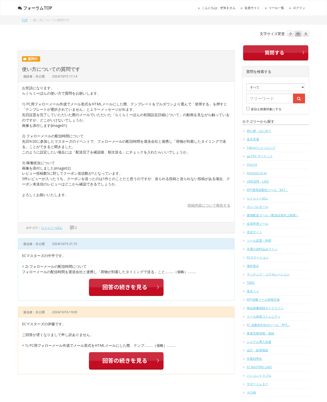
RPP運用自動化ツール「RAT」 (267, 190)
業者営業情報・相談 (260, 333)
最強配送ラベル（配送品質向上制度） (273, 215)
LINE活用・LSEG (258, 181)
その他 (251, 392)
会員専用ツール (257, 223)
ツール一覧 (276, 8)
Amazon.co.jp (257, 173)
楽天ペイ (253, 291)
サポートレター (257, 384)
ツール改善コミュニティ (264, 316)
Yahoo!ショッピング (261, 148)
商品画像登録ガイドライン (265, 308)
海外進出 (253, 266)
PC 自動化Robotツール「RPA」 (268, 325)
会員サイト (252, 8)
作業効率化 (254, 358)
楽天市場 (253, 139)
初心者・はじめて (259, 131)
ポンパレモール (257, 207)
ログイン (299, 8)
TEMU (251, 283)
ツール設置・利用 (259, 240)
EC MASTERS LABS (259, 367)
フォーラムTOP (37, 8)
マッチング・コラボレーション (268, 274)
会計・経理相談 (257, 350)
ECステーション (258, 257)
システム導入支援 (259, 342)
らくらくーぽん (52, 228)
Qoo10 (252, 164)
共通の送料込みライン (262, 249)
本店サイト (254, 232)
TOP (25, 20)
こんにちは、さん (219, 8)
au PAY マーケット (260, 156)
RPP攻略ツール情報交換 (263, 299)
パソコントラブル (259, 375)
